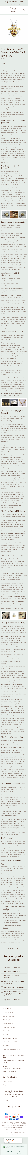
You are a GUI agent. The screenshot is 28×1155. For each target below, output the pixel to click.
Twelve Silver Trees (11, 1122)
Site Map (6, 1045)
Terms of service (19, 1129)
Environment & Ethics (10, 1038)
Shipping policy (9, 1132)
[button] (3, 9)
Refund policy (19, 1127)
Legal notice (15, 1134)
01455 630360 (11, 1071)
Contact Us (6, 1031)
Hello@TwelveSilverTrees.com (13, 1068)
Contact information (19, 1132)
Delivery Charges (8, 1016)
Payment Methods (9, 1023)
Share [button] (4, 63)
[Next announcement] (25, 3)
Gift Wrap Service (8, 1020)
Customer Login (8, 1012)
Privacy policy (9, 1129)
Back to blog (15, 948)
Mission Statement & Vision (11, 1042)
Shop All (5, 1085)
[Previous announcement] (3, 3)
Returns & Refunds (9, 1027)
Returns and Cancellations (11, 1049)
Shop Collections (8, 1081)
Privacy (5, 1034)
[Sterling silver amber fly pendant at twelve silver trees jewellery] (14, 214)
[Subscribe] (23, 1101)
